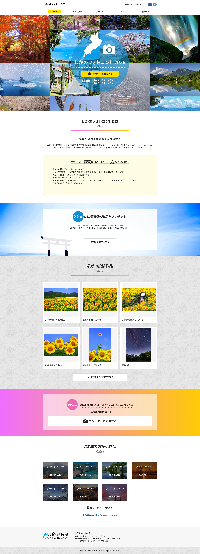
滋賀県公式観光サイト (136, 5)
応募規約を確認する (101, 411)
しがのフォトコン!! (82, 533)
